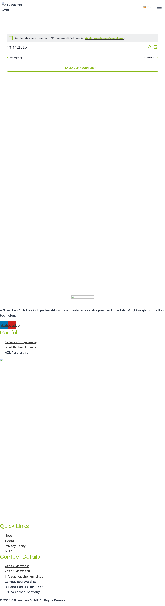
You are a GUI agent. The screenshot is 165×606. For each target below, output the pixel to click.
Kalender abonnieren (80, 67)
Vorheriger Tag (16, 57)
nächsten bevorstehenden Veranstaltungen (104, 37)
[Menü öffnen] (159, 7)
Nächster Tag (150, 57)
